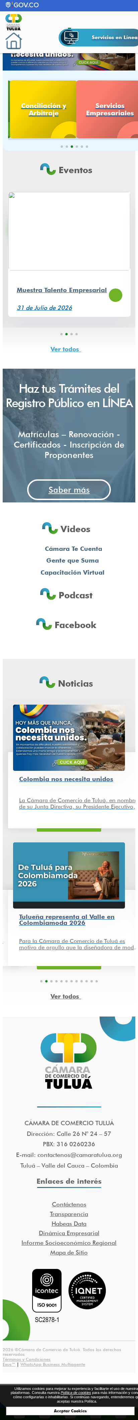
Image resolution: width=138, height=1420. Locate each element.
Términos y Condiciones (27, 1359)
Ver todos (66, 349)
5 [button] (82, 146)
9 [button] (81, 981)
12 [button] (96, 981)
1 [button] (62, 146)
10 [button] (86, 981)
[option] (41, 109)
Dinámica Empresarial (69, 1232)
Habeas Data (69, 1223)
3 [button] (72, 146)
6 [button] (87, 146)
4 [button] (77, 146)
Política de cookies (76, 1393)
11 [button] (91, 981)
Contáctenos (69, 1204)
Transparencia (69, 1213)
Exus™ (9, 1364)
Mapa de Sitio (69, 1252)
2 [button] (67, 146)
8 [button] (76, 981)
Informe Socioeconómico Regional (69, 1242)
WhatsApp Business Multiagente (52, 1364)
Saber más (69, 490)
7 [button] (71, 981)
